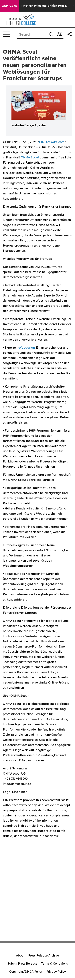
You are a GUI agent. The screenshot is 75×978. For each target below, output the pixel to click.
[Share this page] (69, 34)
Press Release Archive (43, 955)
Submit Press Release (22, 963)
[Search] (50, 34)
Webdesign (27, 347)
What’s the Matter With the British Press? (37, 6)
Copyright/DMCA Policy (26, 971)
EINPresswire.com (51, 142)
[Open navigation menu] (6, 34)
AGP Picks (9, 6)
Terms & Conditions (54, 963)
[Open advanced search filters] (59, 34)
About (20, 955)
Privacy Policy (56, 971)
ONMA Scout (30, 157)
